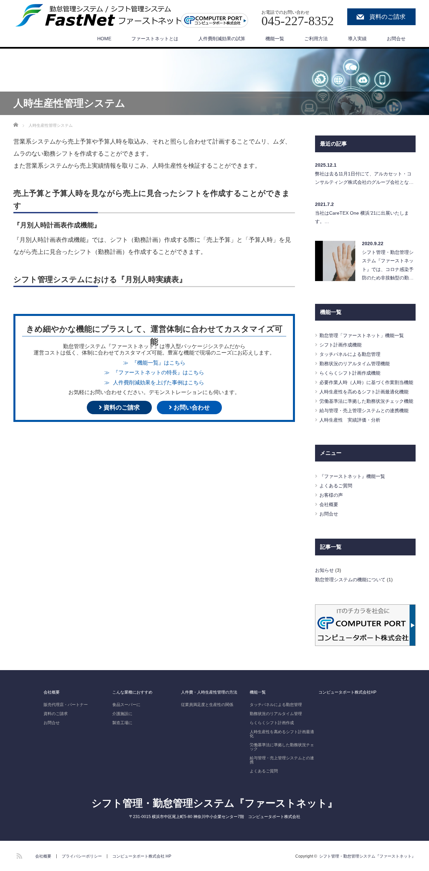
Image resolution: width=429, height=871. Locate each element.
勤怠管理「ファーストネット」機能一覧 (361, 335)
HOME (104, 38)
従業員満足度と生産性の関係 (207, 705)
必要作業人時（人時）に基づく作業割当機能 (366, 382)
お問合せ (396, 38)
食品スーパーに (126, 705)
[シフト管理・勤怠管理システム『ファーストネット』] (102, 15)
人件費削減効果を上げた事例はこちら (158, 382)
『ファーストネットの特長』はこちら (158, 372)
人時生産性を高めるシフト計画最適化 (282, 734)
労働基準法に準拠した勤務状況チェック (282, 747)
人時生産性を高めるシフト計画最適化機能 (364, 391)
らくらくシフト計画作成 (272, 723)
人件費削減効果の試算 (221, 38)
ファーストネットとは (154, 38)
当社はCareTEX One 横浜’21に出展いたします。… (362, 217)
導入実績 (357, 38)
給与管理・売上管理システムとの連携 (282, 760)
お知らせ (324, 570)
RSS (18, 855)
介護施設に (122, 714)
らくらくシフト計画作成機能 (349, 373)
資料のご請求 (387, 16)
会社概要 (328, 504)
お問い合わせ (191, 407)
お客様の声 (331, 495)
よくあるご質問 (335, 485)
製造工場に (122, 723)
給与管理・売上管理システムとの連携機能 (364, 410)
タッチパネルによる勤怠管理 (349, 354)
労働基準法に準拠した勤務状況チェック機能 (366, 401)
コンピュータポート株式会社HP (347, 692)
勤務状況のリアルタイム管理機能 (354, 363)
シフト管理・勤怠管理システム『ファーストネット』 (214, 803)
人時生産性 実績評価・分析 (349, 420)
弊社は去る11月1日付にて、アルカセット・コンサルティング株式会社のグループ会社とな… (364, 178)
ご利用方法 (316, 38)
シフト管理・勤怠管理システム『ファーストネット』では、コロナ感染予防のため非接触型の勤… (388, 265)
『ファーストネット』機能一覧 (352, 476)
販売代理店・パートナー (66, 705)
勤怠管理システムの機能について (350, 579)
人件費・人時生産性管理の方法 (209, 692)
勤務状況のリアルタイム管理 (276, 714)
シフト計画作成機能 (340, 344)
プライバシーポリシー (82, 856)
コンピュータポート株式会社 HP (141, 856)
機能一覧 (274, 38)
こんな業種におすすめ (132, 692)
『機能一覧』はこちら (158, 363)
